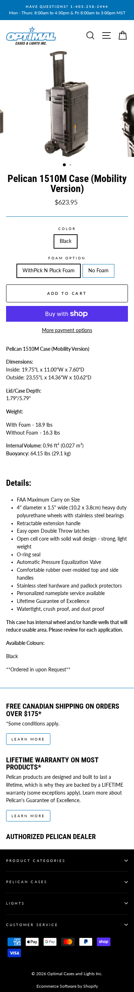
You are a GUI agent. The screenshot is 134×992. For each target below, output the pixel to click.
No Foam (98, 270)
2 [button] (71, 165)
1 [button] (64, 165)
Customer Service (32, 924)
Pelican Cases (26, 882)
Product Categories (35, 860)
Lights (15, 903)
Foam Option (67, 258)
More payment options (67, 330)
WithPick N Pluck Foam (49, 270)
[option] (67, 10)
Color (67, 228)
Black (65, 241)
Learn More (28, 739)
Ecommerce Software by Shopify (67, 986)
